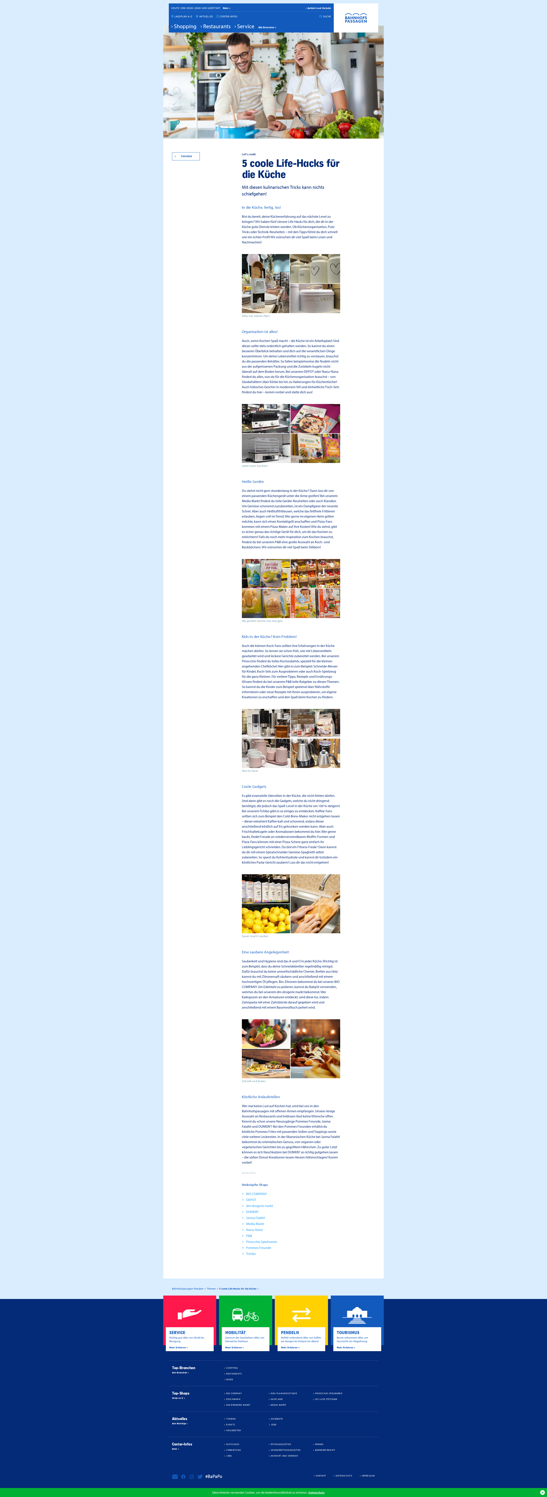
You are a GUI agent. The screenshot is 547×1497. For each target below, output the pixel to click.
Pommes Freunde (258, 1248)
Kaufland (277, 1399)
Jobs (273, 1424)
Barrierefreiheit (325, 1449)
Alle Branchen (266, 27)
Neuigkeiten (233, 1430)
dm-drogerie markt (259, 1206)
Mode (229, 1379)
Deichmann (233, 1399)
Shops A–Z (177, 1398)
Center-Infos (228, 16)
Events (230, 1424)
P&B (249, 1236)
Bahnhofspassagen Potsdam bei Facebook (183, 1477)
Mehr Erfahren (177, 1347)
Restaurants (217, 26)
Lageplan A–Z (184, 16)
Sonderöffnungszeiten (286, 1449)
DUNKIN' (252, 1212)
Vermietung (233, 1449)
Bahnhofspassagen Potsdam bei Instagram (192, 1477)
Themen (186, 156)
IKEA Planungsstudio (284, 1393)
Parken (319, 1444)
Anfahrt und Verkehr (319, 8)
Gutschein (232, 1444)
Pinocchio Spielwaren (261, 1242)
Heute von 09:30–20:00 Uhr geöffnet (196, 8)
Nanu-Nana (254, 1230)
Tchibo (251, 1253)
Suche (327, 16)
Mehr (174, 1449)
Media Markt (255, 1224)
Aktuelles (206, 16)
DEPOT (251, 1200)
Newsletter (175, 1477)
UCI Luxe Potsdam (326, 1399)
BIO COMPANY (256, 1194)
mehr (226, 8)
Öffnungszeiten (281, 1444)
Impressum (368, 1475)
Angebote (277, 1418)
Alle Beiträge (179, 1423)
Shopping (185, 26)
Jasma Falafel (255, 1218)
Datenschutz (316, 1492)
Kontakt (321, 1475)
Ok (542, 1492)
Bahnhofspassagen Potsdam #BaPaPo (356, 18)
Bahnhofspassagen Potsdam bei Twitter (200, 1477)
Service (245, 26)
